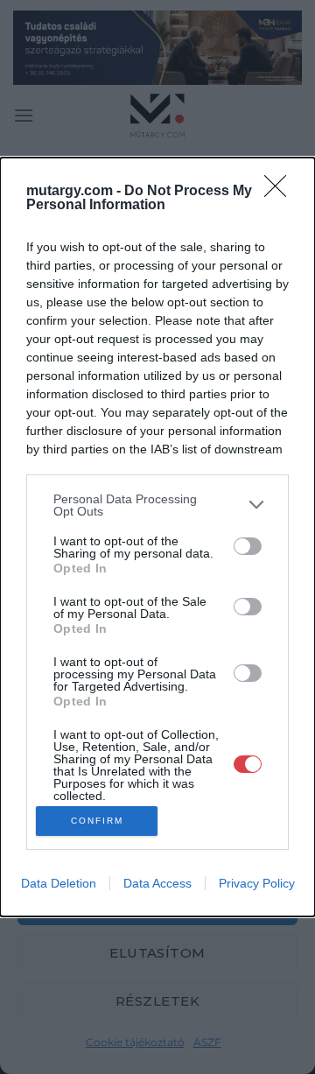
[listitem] (157, 505)
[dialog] (157, 537)
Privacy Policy (257, 883)
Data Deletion (58, 883)
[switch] (248, 546)
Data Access (157, 883)
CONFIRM (97, 820)
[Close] (281, 191)
